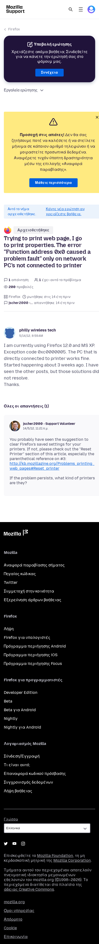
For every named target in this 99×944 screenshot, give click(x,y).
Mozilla (16, 533)
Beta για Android (20, 710)
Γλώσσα (11, 819)
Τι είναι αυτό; (17, 765)
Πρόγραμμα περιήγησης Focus (33, 663)
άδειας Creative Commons (29, 889)
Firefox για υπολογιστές (27, 637)
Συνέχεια (49, 72)
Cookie (10, 928)
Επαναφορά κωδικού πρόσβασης (35, 773)
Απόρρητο (13, 919)
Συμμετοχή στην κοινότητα (29, 591)
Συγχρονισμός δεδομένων (28, 782)
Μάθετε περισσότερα (53, 183)
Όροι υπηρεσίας (19, 910)
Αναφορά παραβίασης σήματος (34, 565)
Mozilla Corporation (72, 860)
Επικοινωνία (16, 936)
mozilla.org (14, 902)
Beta (8, 701)
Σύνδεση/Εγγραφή (22, 756)
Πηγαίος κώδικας (20, 574)
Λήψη (9, 629)
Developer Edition (20, 692)
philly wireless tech (37, 330)
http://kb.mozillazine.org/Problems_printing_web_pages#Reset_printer (52, 466)
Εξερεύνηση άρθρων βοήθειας (32, 600)
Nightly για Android (22, 727)
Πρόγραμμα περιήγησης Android (35, 646)
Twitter (11, 582)
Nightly (11, 718)
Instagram (23, 844)
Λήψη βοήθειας (18, 791)
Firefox (14, 29)
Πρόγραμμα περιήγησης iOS (30, 655)
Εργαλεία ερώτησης (20, 90)
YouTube (14, 844)
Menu (81, 9)
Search (70, 9)
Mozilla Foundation (55, 855)
